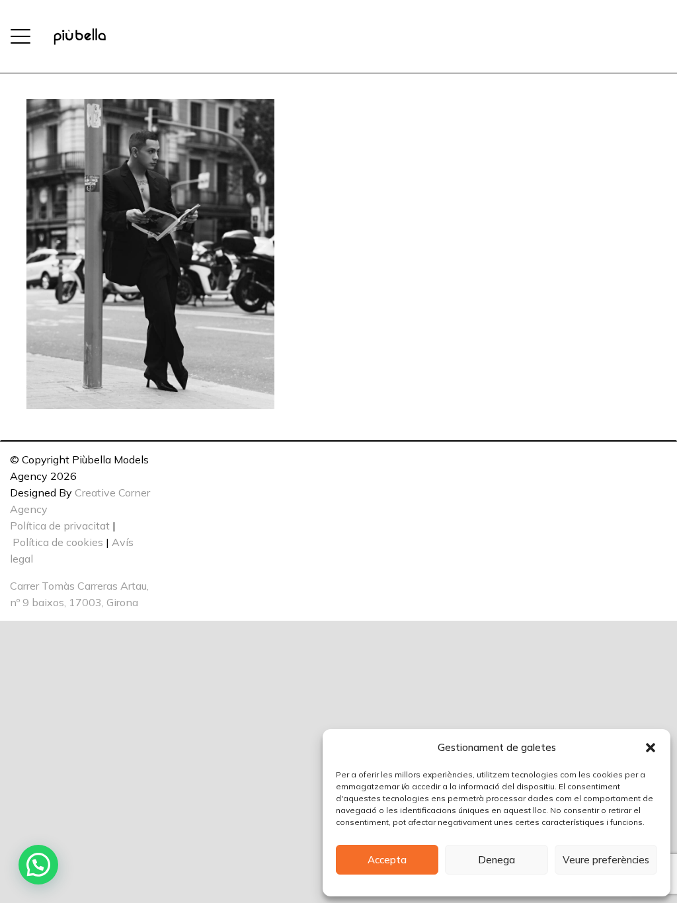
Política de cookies (58, 542)
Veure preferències (606, 859)
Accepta (387, 859)
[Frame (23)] (80, 36)
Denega (496, 859)
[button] (650, 747)
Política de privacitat (60, 525)
